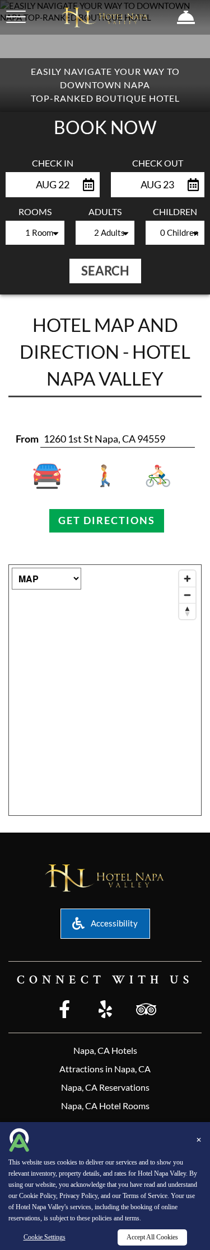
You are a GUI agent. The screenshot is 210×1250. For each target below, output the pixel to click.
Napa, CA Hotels (105, 1050)
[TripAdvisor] (146, 1010)
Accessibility (113, 923)
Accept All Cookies (152, 1237)
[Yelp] (105, 1010)
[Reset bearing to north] (187, 611)
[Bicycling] (155, 476)
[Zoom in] (187, 579)
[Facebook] (64, 1010)
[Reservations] (186, 17)
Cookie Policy (37, 1196)
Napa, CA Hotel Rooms (105, 1105)
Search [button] (105, 270)
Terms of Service (145, 1196)
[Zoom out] (187, 595)
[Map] (105, 690)
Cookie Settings (45, 1237)
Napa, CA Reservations (105, 1087)
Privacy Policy (78, 1196)
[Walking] (105, 476)
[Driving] (54, 476)
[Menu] (16, 16)
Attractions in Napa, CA (105, 1068)
